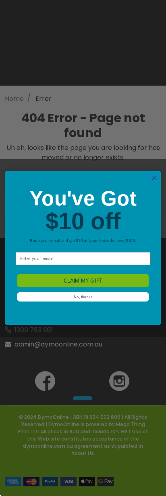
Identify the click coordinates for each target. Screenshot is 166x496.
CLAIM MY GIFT (83, 280)
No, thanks (83, 297)
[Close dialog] (154, 177)
